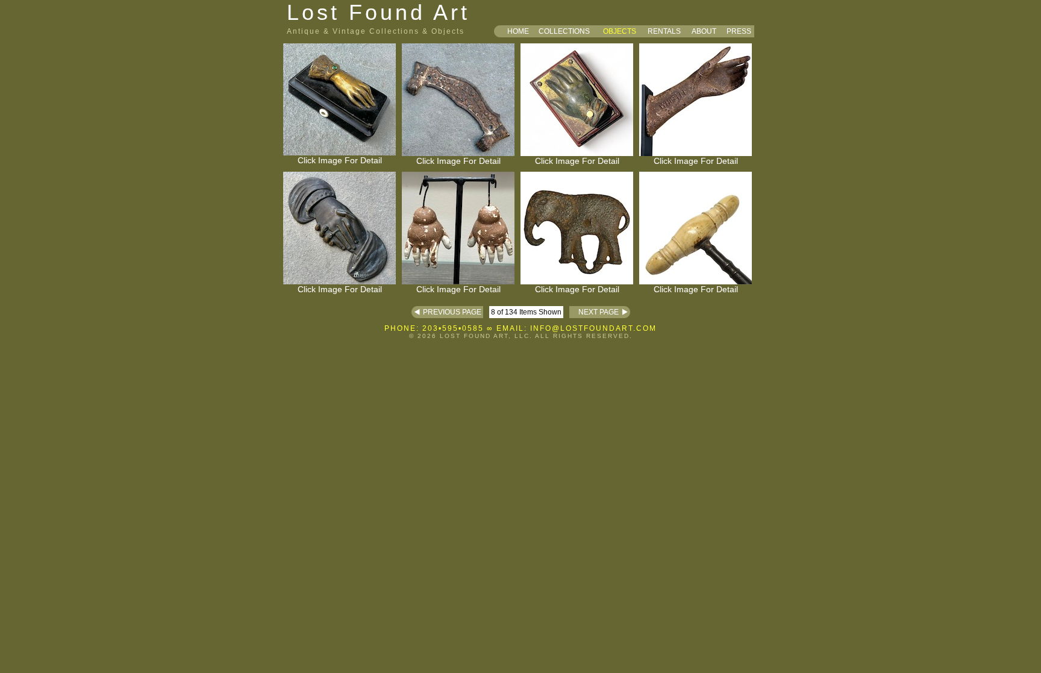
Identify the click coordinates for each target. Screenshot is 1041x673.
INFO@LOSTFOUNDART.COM (593, 328)
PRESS (739, 31)
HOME (518, 31)
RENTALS (664, 31)
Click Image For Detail (340, 160)
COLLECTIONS (564, 31)
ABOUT (704, 31)
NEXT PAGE (594, 312)
